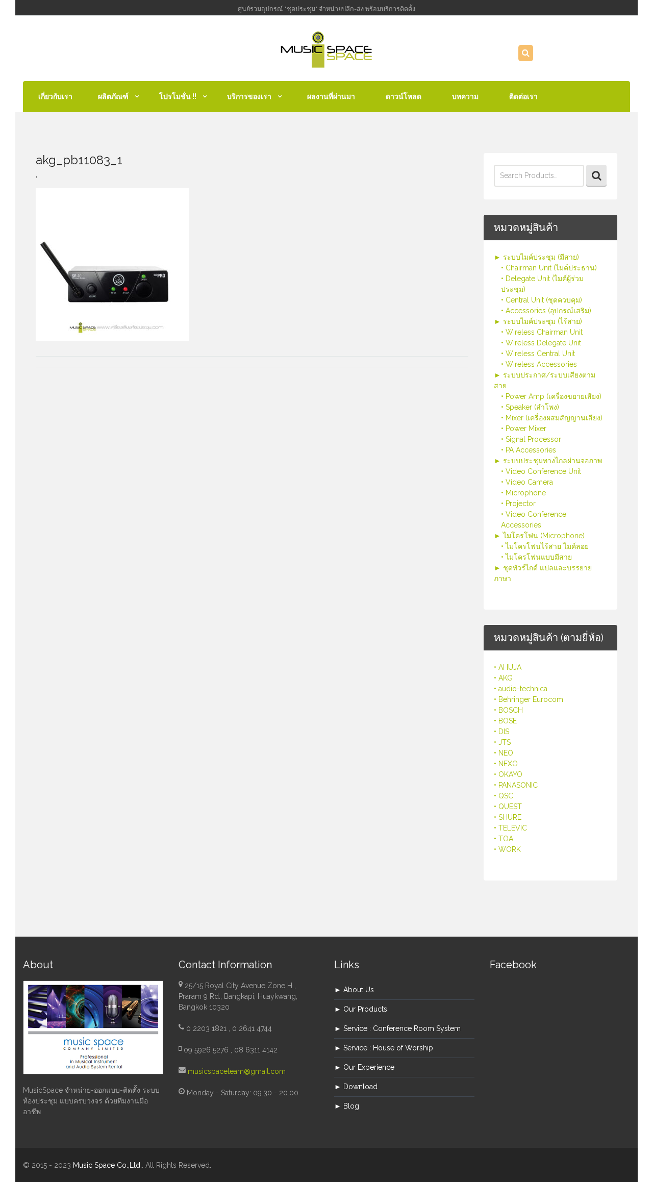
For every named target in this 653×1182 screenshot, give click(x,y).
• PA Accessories (528, 450)
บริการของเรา (249, 96)
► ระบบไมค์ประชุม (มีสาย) (536, 257)
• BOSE (505, 721)
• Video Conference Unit (541, 471)
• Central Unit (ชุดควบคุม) (541, 300)
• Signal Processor (531, 439)
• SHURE (507, 817)
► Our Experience (364, 1067)
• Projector (518, 503)
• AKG (503, 678)
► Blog (346, 1106)
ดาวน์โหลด (403, 96)
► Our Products (360, 1009)
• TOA (503, 839)
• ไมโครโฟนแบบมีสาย (536, 557)
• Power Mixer (523, 428)
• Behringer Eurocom (528, 699)
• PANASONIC (516, 785)
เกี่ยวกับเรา (55, 96)
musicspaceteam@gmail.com (237, 1071)
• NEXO (506, 764)
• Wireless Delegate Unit (541, 343)
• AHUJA (507, 667)
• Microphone (523, 493)
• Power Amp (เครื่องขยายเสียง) (551, 396)
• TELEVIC (510, 828)
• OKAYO (508, 774)
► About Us (354, 990)
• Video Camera (527, 482)
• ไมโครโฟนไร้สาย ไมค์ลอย (545, 546)
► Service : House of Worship (383, 1048)
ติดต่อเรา (523, 96)
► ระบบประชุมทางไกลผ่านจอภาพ (548, 461)
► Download (356, 1087)
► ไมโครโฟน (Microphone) (539, 536)
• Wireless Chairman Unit (542, 332)
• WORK (507, 849)
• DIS (501, 731)
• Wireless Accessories (539, 364)
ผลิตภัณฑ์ (113, 96)
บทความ (465, 96)
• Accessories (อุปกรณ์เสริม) (546, 311)
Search (596, 176)
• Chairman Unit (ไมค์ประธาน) (549, 268)
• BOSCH (508, 710)
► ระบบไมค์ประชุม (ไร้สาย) (538, 321)
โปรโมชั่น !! (177, 96)
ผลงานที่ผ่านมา (331, 96)
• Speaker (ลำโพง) (530, 407)
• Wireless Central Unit (538, 353)
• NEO (503, 753)
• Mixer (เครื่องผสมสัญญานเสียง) (551, 418)
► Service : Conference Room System (397, 1028)
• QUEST (508, 806)
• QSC (503, 796)
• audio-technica (520, 689)
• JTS (502, 742)
